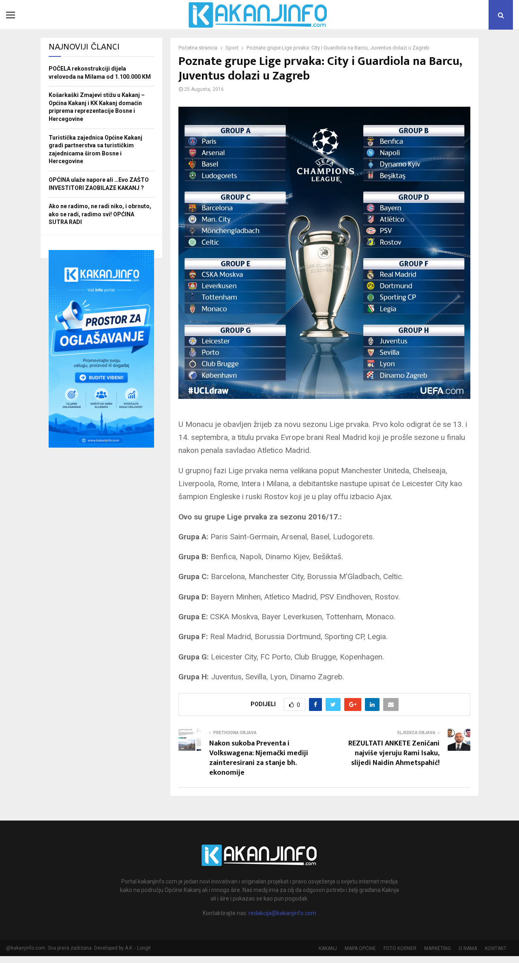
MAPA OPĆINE (360, 948)
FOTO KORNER (400, 948)
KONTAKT (495, 948)
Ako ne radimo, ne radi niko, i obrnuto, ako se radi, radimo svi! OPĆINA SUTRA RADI (100, 214)
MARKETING (437, 948)
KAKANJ (328, 948)
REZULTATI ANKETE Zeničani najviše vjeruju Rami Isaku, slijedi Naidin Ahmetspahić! (394, 753)
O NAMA (468, 948)
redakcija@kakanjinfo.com (282, 913)
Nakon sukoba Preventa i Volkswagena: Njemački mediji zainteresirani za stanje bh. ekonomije (258, 758)
